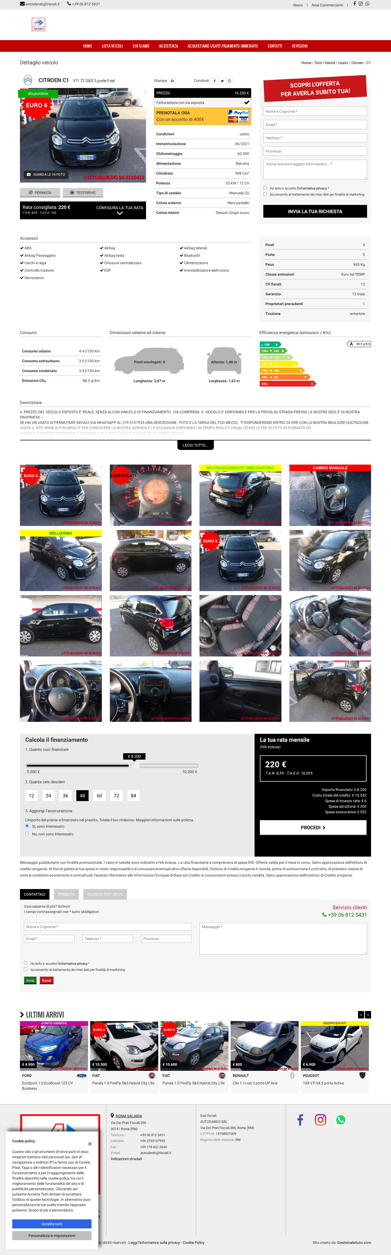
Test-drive (85, 193)
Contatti (275, 46)
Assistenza (168, 46)
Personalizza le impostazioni (51, 1235)
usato (343, 63)
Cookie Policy (194, 1242)
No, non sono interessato (52, 834)
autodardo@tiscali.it (42, 4)
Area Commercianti (327, 5)
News (298, 5)
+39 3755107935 (152, 1141)
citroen (357, 63)
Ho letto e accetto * (299, 188)
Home (87, 46)
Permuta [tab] (66, 894)
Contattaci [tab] (34, 894)
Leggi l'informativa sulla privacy (154, 1242)
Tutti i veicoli (324, 63)
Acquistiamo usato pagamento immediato (223, 46)
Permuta (42, 193)
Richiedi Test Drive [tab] (105, 894)
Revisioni (300, 46)
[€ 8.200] (134, 766)
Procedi (312, 827)
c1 (369, 63)
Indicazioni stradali (126, 1159)
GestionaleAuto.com (354, 1242)
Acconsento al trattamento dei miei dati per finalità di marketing (317, 194)
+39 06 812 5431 (86, 4)
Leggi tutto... (196, 445)
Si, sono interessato (48, 826)
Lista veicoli (112, 46)
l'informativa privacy (312, 188)
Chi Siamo (141, 46)
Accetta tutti (52, 1224)
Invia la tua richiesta (315, 211)
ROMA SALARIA (129, 1116)
